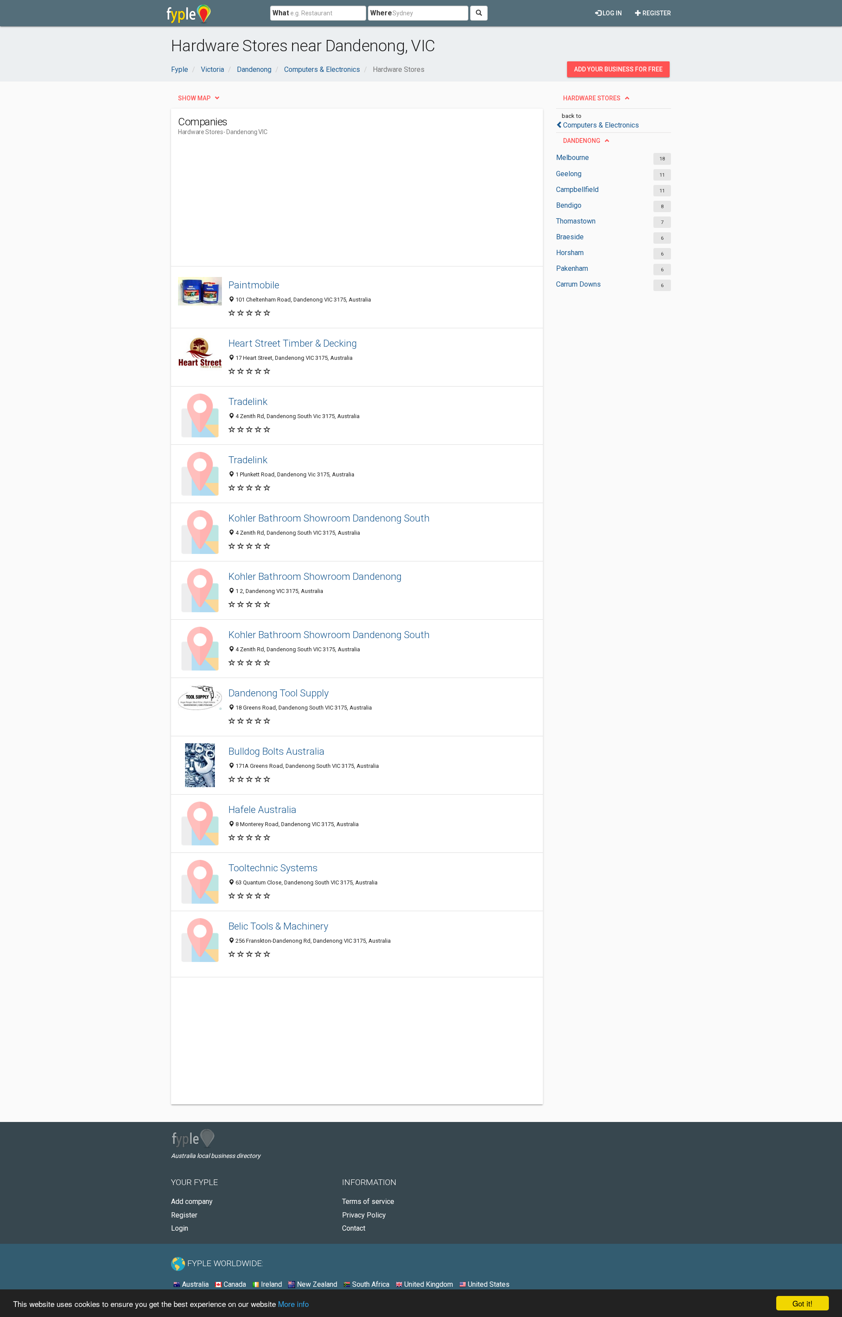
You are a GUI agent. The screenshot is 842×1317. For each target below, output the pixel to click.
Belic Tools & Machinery (278, 926)
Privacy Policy (364, 1215)
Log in (611, 13)
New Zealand (316, 1284)
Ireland (270, 1284)
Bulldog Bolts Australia (276, 751)
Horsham (570, 252)
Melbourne (572, 157)
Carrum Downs (578, 284)
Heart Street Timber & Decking (292, 343)
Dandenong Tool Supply (278, 693)
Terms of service (368, 1201)
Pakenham (572, 268)
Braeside (570, 237)
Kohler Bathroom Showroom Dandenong (315, 576)
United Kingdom (428, 1284)
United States (488, 1284)
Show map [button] (194, 98)
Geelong (569, 174)
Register (656, 13)
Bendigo (569, 205)
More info (293, 1303)
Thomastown (576, 221)
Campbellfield (577, 189)
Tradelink (248, 401)
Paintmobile (253, 285)
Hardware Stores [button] (592, 98)
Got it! (802, 1303)
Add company (192, 1201)
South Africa (369, 1284)
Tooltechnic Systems (273, 867)
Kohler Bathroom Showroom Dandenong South (329, 518)
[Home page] (188, 13)
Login (179, 1228)
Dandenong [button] (581, 140)
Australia (194, 1284)
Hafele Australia (262, 809)
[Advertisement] (337, 204)
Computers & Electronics (601, 125)
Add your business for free (618, 69)
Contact (353, 1228)
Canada (234, 1284)
